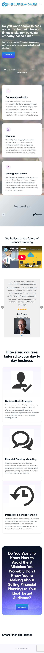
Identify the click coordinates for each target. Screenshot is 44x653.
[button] (21, 335)
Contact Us (8, 55)
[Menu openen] (40, 4)
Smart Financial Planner (17, 635)
